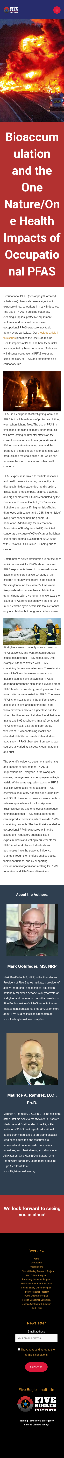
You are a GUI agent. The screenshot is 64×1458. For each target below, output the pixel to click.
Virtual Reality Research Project (38, 1271)
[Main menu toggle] (57, 10)
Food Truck (36, 1308)
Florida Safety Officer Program (36, 1287)
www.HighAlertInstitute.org (19, 1171)
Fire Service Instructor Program (36, 1283)
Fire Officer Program (36, 1275)
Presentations (36, 1266)
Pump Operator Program (36, 1295)
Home (36, 1258)
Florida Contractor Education (36, 1300)
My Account (36, 1262)
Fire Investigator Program (36, 1292)
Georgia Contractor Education (36, 1304)
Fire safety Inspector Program (36, 1279)
